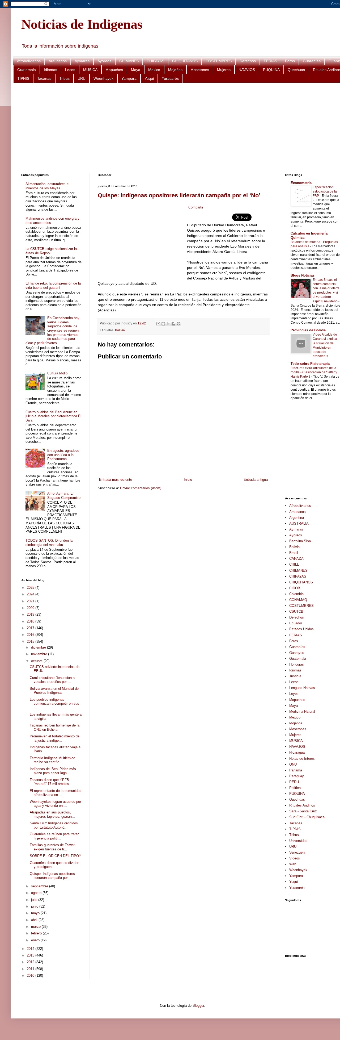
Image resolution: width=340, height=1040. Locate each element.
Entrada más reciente (115, 480)
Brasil (293, 553)
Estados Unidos (301, 629)
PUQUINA (271, 70)
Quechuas (296, 70)
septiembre (40, 886)
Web (292, 864)
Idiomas (50, 70)
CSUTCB (296, 611)
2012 (31, 962)
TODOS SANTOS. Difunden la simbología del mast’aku (49, 542)
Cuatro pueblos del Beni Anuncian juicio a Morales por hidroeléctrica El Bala (53, 416)
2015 (31, 642)
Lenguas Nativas (302, 688)
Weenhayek (103, 78)
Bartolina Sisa (300, 541)
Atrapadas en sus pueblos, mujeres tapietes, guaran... (52, 814)
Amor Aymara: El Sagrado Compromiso (63, 495)
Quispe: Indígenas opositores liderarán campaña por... (52, 876)
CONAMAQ (298, 600)
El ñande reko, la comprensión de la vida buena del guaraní (53, 285)
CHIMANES (129, 61)
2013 (31, 955)
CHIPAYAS (155, 61)
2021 (31, 601)
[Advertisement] (180, 128)
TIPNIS (23, 78)
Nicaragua (297, 752)
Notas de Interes (302, 759)
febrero (37, 933)
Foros (290, 61)
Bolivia (120, 330)
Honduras (296, 664)
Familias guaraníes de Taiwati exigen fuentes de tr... (52, 847)
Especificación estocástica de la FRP (325, 191)
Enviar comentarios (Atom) (140, 488)
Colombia (296, 594)
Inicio (188, 480)
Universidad (298, 841)
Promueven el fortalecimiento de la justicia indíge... (54, 738)
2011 (31, 969)
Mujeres (224, 70)
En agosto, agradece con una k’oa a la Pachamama (63, 455)
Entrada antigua (256, 480)
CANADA (296, 559)
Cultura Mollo (57, 373)
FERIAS (270, 61)
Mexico (154, 70)
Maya (135, 70)
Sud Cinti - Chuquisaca (307, 817)
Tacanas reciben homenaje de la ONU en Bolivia (54, 727)
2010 (31, 976)
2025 (31, 588)
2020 (31, 608)
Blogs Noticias (302, 275)
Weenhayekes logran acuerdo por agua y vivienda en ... (55, 804)
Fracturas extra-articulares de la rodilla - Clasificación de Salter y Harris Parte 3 (314, 372)
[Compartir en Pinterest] (178, 323)
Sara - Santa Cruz (303, 811)
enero (36, 940)
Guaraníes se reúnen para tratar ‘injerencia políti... (54, 836)
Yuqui (149, 78)
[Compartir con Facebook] (173, 323)
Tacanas (44, 78)
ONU (293, 764)
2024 (31, 594)
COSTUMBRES (219, 61)
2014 (31, 949)
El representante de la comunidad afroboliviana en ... (55, 793)
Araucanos (58, 61)
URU (82, 78)
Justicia (295, 676)
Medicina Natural (302, 711)
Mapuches (114, 70)
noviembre (39, 654)
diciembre (39, 647)
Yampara (129, 78)
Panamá (295, 770)
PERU (294, 782)
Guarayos (296, 653)
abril (35, 920)
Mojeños (175, 70)
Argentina (296, 518)
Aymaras (82, 61)
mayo (36, 913)
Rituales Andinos (302, 805)
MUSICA (90, 70)
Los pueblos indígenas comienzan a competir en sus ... (54, 703)
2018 (31, 621)
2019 (31, 614)
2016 (31, 635)
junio (35, 906)
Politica (295, 788)
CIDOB (294, 588)
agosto (36, 893)
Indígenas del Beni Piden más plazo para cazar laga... (53, 771)
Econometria (301, 183)
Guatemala (26, 70)
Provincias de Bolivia (308, 330)
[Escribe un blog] (163, 323)
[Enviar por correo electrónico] (158, 323)
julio (34, 900)
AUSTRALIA (299, 523)
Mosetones (199, 70)
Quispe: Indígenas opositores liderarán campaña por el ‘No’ (179, 195)
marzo (36, 927)
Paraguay (296, 776)
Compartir (195, 207)
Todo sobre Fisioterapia (310, 364)
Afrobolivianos (29, 61)
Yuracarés (170, 78)
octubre (37, 661)
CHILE (294, 564)
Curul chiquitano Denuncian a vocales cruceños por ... (52, 680)
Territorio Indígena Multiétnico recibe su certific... (52, 760)
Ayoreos (104, 61)
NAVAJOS (247, 70)
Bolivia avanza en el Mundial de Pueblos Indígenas (54, 691)
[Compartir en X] (168, 323)
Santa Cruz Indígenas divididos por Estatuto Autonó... (54, 825)
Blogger (198, 1006)
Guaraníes (312, 61)
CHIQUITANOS (185, 61)
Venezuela (297, 852)
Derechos (248, 61)
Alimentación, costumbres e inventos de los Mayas (47, 186)
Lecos (70, 70)
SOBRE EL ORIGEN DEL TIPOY (55, 856)
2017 (31, 628)
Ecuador (295, 623)
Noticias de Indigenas (81, 24)
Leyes (294, 694)
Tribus (64, 78)
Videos (294, 858)
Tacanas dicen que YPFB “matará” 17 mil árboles (49, 782)
